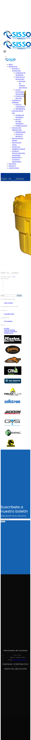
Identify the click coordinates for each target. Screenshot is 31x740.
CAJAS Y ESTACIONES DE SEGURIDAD (20, 92)
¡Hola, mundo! (8, 303)
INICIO (11, 64)
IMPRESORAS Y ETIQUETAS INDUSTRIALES (17, 159)
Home (3, 174)
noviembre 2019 (9, 314)
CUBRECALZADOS (21, 126)
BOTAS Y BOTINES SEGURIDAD (19, 121)
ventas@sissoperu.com (19, 660)
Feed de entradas (9, 330)
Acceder (6, 328)
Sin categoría (8, 321)
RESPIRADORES (20, 132)
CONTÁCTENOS (14, 168)
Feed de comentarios (10, 331)
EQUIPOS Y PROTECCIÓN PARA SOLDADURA (18, 153)
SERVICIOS (12, 166)
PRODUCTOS (13, 67)
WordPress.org (8, 333)
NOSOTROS (12, 164)
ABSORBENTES (20, 109)
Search (19, 295)
